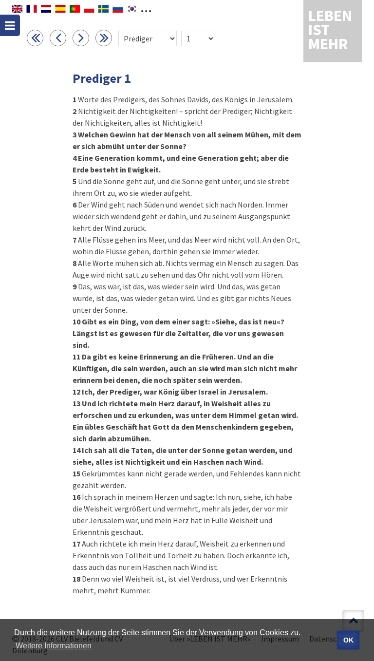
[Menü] (10, 25)
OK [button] (348, 640)
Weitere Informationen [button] (54, 646)
